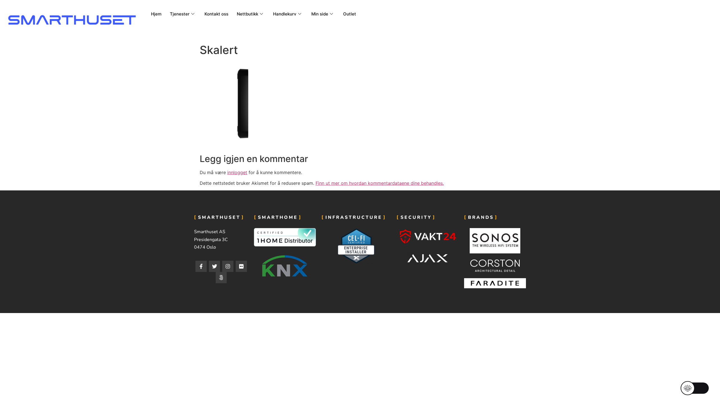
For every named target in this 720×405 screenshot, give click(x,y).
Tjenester (180, 14)
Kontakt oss (216, 14)
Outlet (349, 14)
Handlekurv (284, 14)
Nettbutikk (247, 14)
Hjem (156, 14)
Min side (319, 14)
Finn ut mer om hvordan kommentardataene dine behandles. (380, 183)
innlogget (237, 172)
